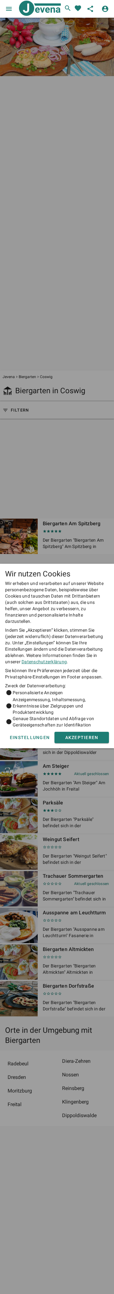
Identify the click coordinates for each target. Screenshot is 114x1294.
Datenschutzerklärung (44, 661)
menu (9, 9)
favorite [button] (78, 8)
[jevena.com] (38, 9)
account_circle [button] (105, 9)
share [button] (90, 9)
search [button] (68, 8)
